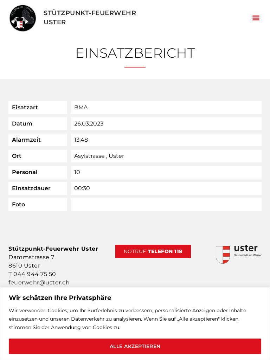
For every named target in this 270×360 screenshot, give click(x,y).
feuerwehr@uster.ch (39, 282)
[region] (135, 323)
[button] (256, 18)
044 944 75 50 (34, 274)
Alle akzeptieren (135, 346)
